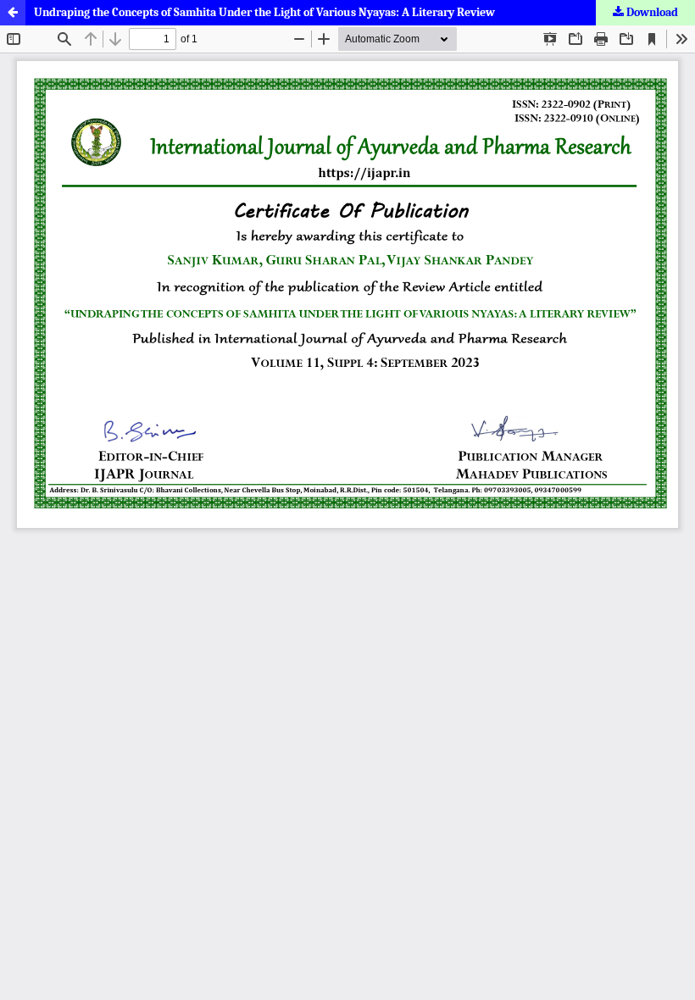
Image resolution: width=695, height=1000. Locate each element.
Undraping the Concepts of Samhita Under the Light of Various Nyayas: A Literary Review (264, 12)
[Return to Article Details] (12, 12)
